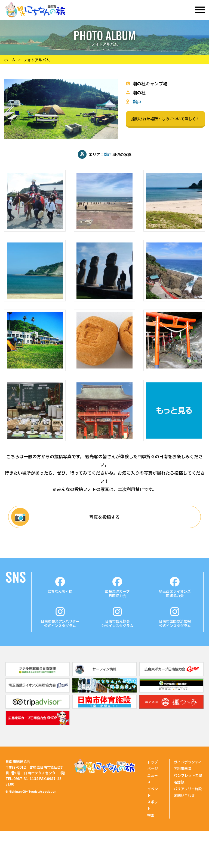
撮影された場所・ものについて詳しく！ (165, 118)
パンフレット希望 (188, 775)
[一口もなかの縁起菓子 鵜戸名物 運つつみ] (171, 706)
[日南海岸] (174, 201)
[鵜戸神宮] (174, 270)
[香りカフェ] (35, 410)
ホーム (10, 59)
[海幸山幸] (104, 690)
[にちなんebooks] (171, 690)
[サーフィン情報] (104, 674)
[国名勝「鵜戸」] (104, 410)
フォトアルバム (36, 59)
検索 (150, 815)
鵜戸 (137, 101)
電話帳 (179, 781)
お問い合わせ (184, 795)
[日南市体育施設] (104, 706)
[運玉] (104, 340)
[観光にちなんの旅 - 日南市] (35, 9)
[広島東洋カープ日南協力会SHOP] (37, 723)
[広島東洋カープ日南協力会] (171, 674)
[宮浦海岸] (35, 270)
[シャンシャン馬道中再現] (35, 201)
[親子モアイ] (104, 270)
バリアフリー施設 (188, 788)
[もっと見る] (174, 410)
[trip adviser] (37, 706)
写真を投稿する (104, 517)
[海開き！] (104, 201)
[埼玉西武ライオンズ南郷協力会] (37, 690)
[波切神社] (174, 340)
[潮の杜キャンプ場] (35, 340)
